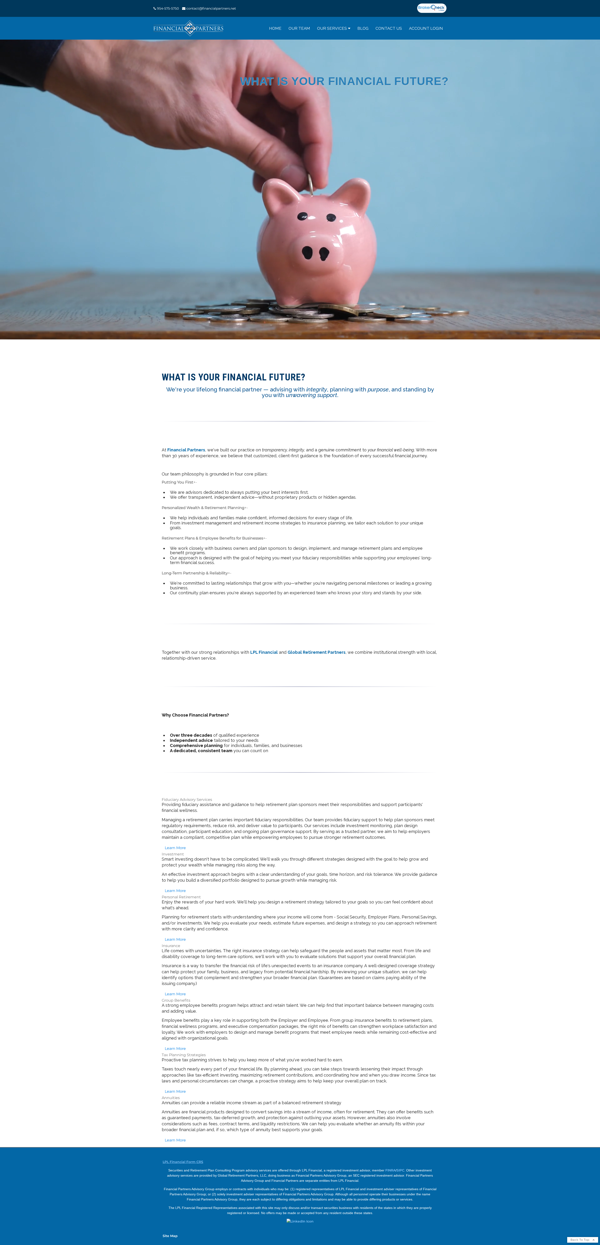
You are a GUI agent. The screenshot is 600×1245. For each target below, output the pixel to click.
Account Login (426, 28)
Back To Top (580, 1239)
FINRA (390, 1170)
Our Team (299, 28)
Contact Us (388, 28)
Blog (362, 28)
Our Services (332, 28)
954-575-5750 (168, 8)
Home (275, 28)
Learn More (175, 848)
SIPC (400, 1170)
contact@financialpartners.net (211, 8)
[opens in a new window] (431, 8)
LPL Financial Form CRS (183, 1162)
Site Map (170, 1236)
